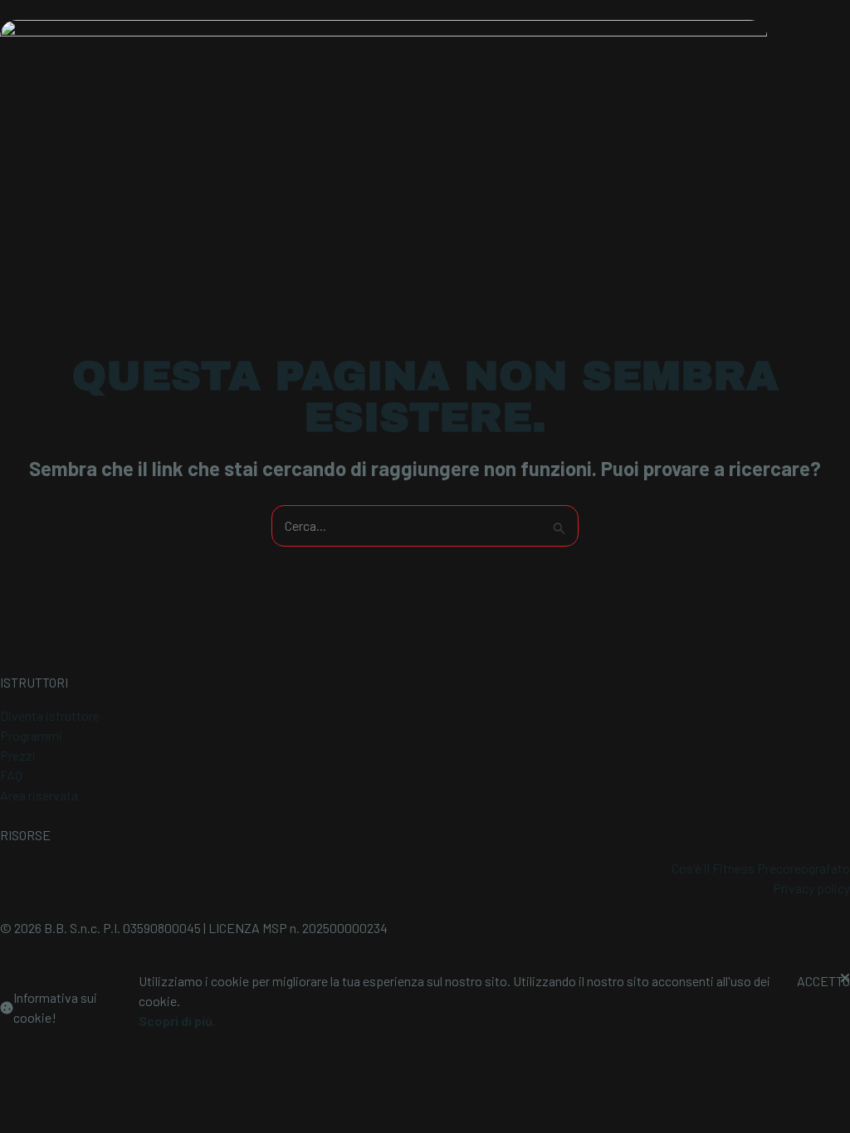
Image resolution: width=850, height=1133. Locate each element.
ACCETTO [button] (823, 981)
